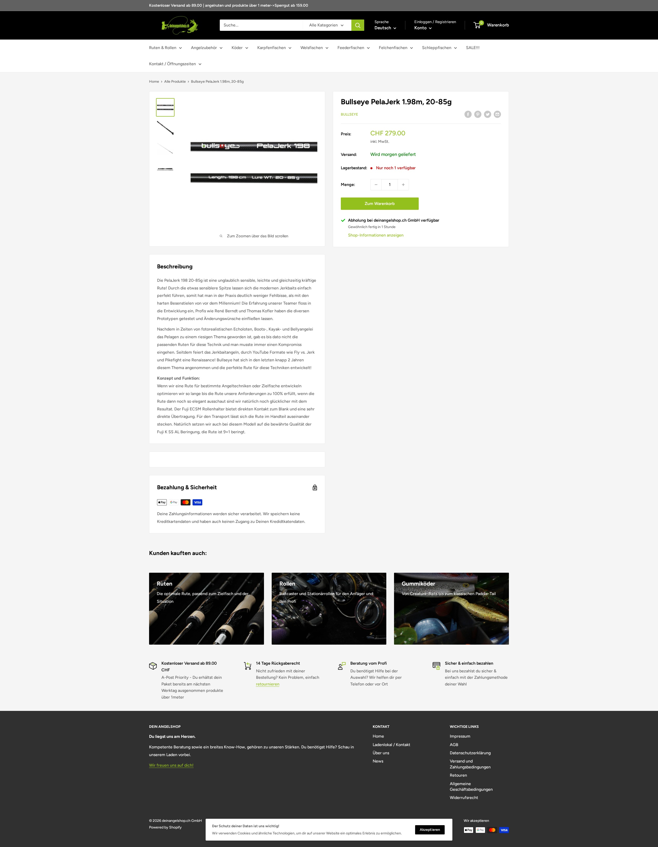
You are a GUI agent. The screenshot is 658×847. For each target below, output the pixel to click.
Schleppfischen (436, 47)
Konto (421, 27)
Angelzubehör (204, 47)
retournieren (267, 684)
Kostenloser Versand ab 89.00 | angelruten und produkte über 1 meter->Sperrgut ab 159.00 (228, 5)
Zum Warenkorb (380, 203)
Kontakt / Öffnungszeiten (172, 63)
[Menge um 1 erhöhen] (403, 184)
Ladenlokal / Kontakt (391, 744)
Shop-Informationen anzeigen (376, 235)
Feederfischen (350, 47)
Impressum (460, 736)
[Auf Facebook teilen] (468, 114)
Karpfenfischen (271, 47)
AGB (454, 744)
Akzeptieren (430, 829)
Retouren (458, 775)
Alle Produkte (175, 81)
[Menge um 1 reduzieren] (376, 184)
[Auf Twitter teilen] (487, 114)
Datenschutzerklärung (470, 752)
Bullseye (349, 114)
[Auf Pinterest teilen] (477, 114)
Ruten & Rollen (162, 47)
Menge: (348, 184)
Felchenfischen (393, 47)
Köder (237, 47)
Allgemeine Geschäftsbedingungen (471, 786)
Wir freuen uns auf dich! (171, 765)
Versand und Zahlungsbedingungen (470, 764)
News (378, 761)
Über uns (381, 752)
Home (154, 81)
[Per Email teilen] (497, 114)
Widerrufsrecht (464, 797)
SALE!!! (473, 47)
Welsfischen (311, 47)
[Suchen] (357, 25)
